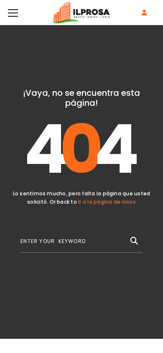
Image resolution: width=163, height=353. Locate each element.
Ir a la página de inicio (107, 201)
